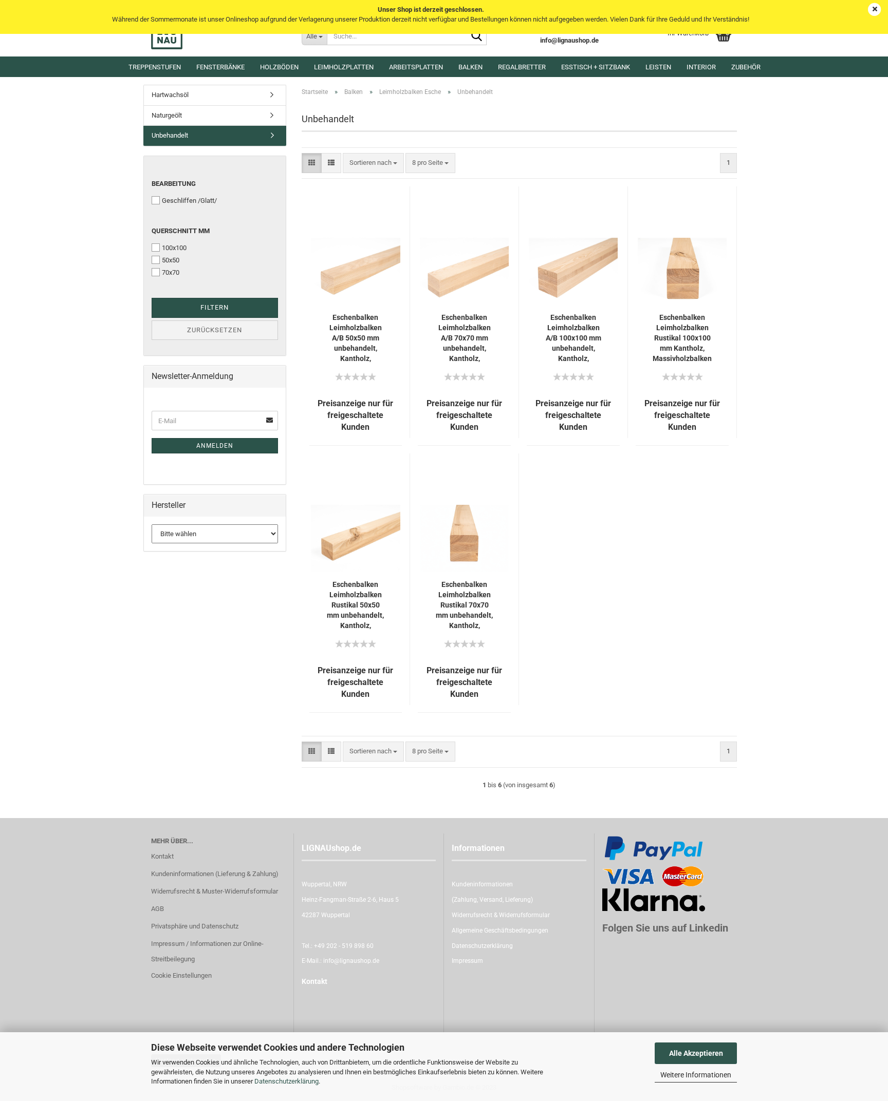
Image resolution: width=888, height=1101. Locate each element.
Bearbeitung (174, 183)
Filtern (214, 307)
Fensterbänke (220, 67)
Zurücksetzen (214, 330)
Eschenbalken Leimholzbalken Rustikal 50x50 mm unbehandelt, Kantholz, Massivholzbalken (355, 605)
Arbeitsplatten (416, 67)
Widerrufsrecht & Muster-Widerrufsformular (214, 891)
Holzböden (279, 67)
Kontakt (162, 856)
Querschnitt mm (181, 231)
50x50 (170, 260)
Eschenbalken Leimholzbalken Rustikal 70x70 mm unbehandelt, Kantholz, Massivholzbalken (464, 605)
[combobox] (373, 163)
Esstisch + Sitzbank (595, 67)
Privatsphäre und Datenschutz (194, 926)
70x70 (170, 272)
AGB (157, 909)
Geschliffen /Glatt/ (189, 200)
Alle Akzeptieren (696, 1053)
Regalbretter (522, 67)
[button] (312, 163)
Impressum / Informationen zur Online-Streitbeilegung (207, 951)
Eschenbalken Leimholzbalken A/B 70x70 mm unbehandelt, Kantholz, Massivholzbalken (464, 338)
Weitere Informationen (695, 1075)
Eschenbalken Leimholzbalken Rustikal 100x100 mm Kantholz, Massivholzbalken (682, 338)
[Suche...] (477, 36)
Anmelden (214, 445)
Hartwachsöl (170, 95)
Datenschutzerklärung (286, 1081)
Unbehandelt (170, 135)
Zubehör (746, 67)
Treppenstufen (154, 67)
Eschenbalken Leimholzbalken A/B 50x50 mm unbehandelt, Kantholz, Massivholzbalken (355, 338)
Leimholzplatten (344, 67)
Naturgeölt (167, 115)
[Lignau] (218, 35)
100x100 (174, 248)
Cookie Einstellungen (181, 975)
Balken (470, 67)
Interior (701, 67)
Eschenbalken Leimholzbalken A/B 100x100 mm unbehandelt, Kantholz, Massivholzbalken (573, 338)
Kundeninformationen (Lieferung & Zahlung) (215, 874)
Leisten (658, 67)
